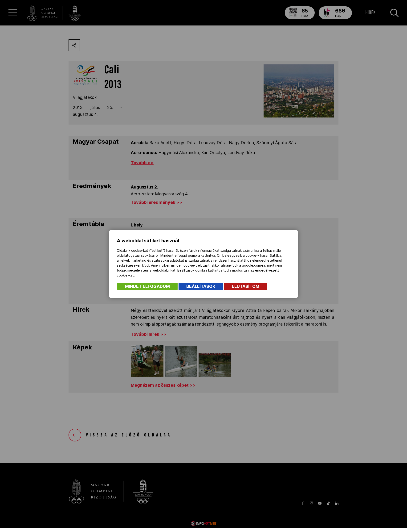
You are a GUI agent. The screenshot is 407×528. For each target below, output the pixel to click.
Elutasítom (245, 286)
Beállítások (200, 286)
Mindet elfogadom (147, 286)
